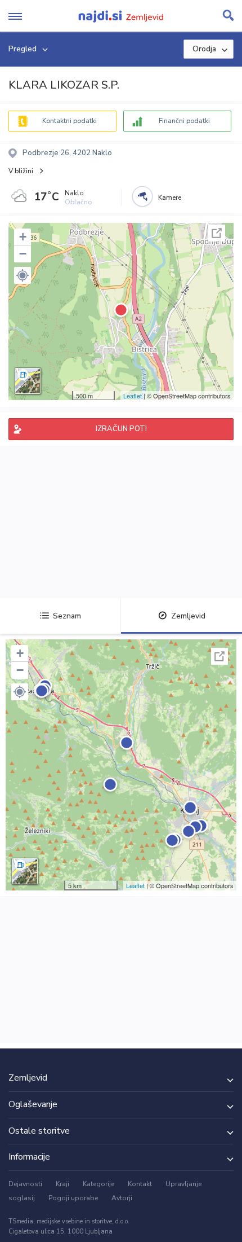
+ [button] (22, 237)
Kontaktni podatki (69, 120)
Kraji (62, 1183)
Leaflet (132, 395)
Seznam (67, 616)
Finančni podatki (184, 120)
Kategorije (98, 1183)
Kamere (169, 197)
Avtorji (121, 1197)
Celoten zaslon (216, 233)
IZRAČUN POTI (121, 429)
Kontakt (140, 1183)
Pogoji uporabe (73, 1197)
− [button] (22, 254)
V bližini (20, 170)
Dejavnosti (25, 1183)
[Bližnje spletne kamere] (142, 196)
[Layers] (27, 380)
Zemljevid (188, 616)
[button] (22, 275)
